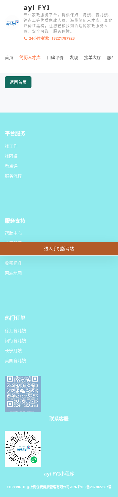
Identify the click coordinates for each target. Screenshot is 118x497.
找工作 (11, 146)
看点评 (11, 166)
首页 (9, 57)
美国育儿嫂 (15, 360)
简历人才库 (30, 57)
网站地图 (13, 273)
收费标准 (13, 263)
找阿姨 (11, 156)
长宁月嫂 (13, 350)
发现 (74, 57)
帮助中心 (13, 233)
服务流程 (13, 176)
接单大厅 (92, 57)
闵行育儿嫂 (15, 340)
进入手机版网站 (59, 248)
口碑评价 (55, 57)
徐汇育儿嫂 (15, 330)
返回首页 (18, 82)
